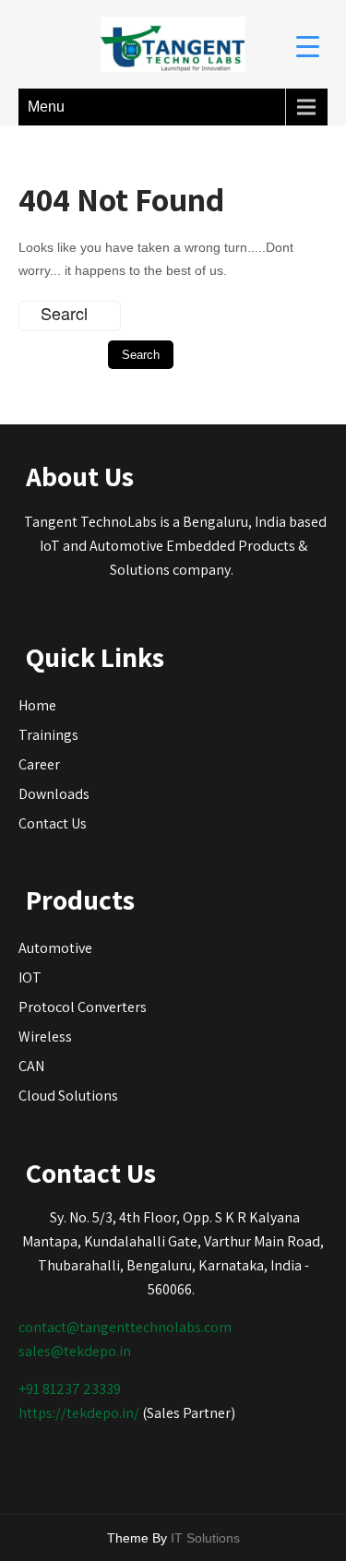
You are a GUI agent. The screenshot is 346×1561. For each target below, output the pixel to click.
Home (37, 705)
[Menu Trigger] (307, 45)
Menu (46, 106)
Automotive (55, 948)
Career (39, 764)
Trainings (48, 735)
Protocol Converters (82, 1007)
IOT (30, 977)
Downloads (53, 794)
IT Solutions (205, 1538)
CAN (31, 1066)
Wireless (45, 1036)
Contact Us (52, 823)
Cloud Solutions (68, 1095)
